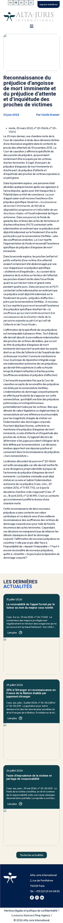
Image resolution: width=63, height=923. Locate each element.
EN (10, 2)
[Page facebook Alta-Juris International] (32, 898)
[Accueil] (28, 16)
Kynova (28, 915)
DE (21, 2)
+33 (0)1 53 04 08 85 (47, 891)
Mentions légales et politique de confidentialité (30, 910)
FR (16, 2)
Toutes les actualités (31, 855)
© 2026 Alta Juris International (31, 920)
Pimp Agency (42, 915)
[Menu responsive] (31, 26)
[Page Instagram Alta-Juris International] (37, 898)
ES (31, 2)
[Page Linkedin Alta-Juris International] (42, 898)
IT (26, 2)
